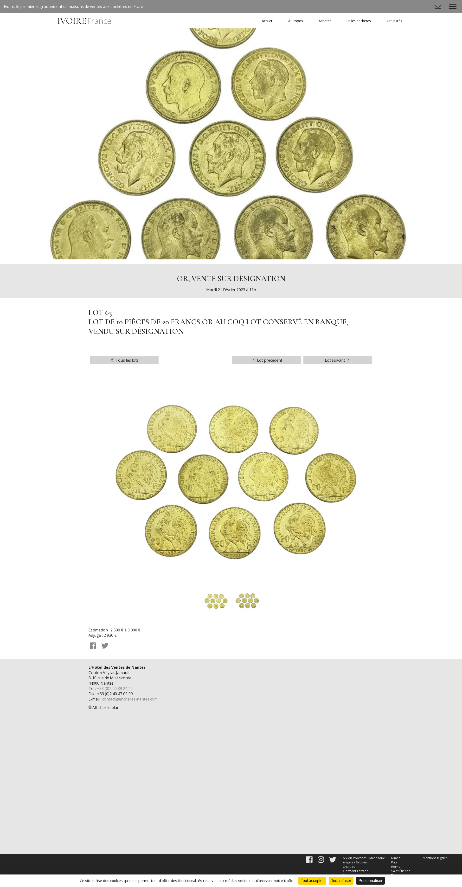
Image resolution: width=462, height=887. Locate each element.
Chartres (349, 866)
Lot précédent (269, 360)
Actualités (394, 21)
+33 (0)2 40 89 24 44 (115, 688)
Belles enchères (358, 21)
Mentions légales (435, 858)
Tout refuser (341, 881)
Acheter (325, 21)
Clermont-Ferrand (355, 871)
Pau (394, 862)
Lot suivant (335, 360)
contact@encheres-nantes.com (130, 699)
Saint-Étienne (401, 871)
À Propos (295, 21)
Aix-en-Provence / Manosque (364, 858)
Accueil (267, 21)
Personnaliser (370, 881)
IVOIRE (84, 21)
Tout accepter (312, 881)
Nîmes (395, 858)
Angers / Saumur (355, 862)
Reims (395, 866)
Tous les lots (127, 360)
